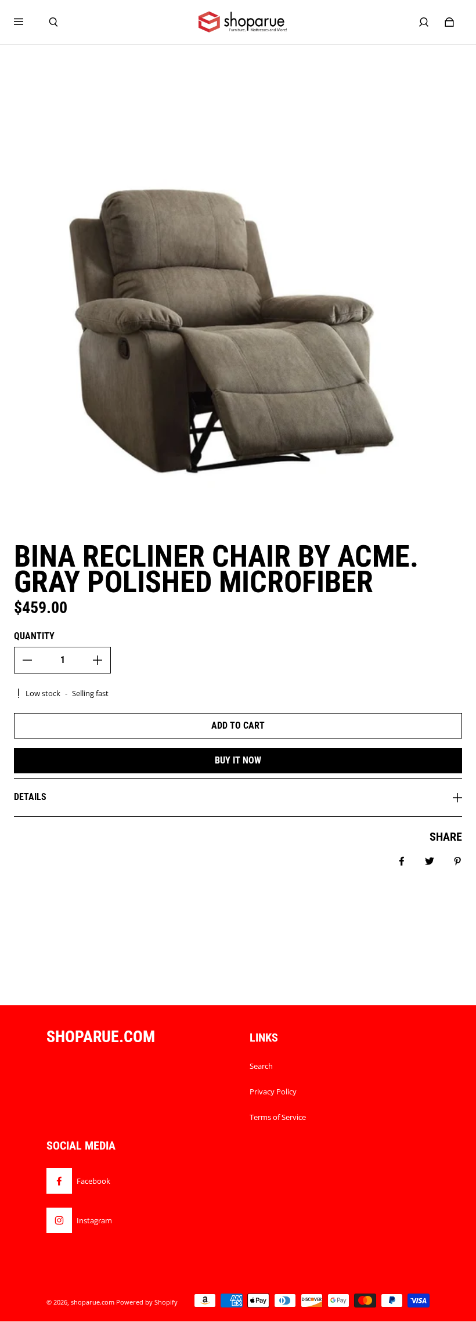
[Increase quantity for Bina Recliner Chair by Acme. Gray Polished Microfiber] (97, 660)
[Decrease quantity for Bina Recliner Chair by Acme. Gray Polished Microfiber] (27, 660)
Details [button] (30, 796)
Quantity (34, 636)
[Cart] (449, 22)
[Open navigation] (26, 22)
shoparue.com (92, 1302)
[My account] (424, 22)
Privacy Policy (273, 1091)
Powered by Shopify (147, 1302)
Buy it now (238, 760)
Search (261, 1066)
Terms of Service (278, 1117)
